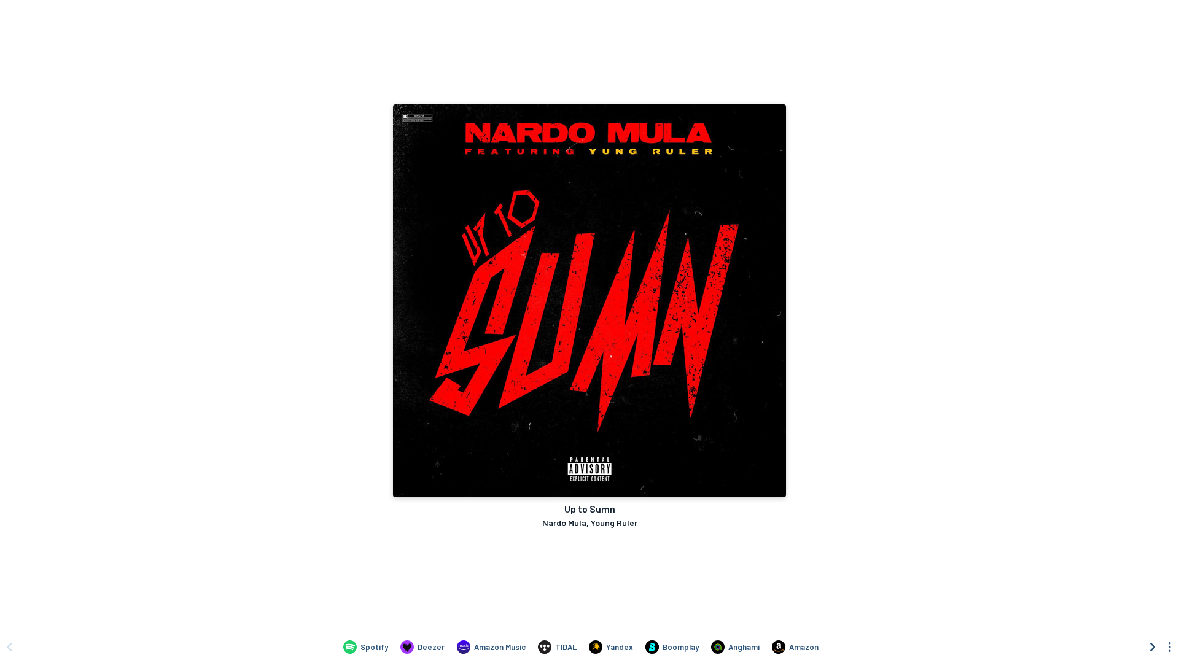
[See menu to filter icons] (1170, 647)
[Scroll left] (9, 647)
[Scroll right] (1153, 647)
